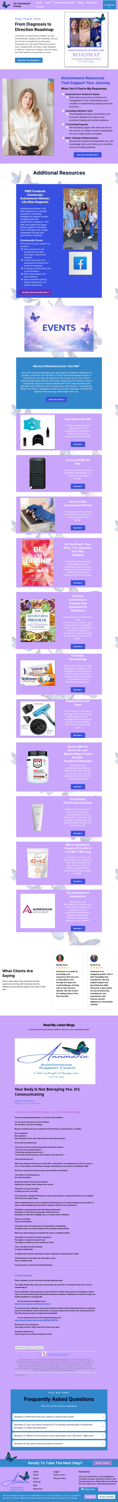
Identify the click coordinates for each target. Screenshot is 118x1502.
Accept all (90, 1497)
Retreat (40, 7)
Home (39, 2)
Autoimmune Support (64, 2)
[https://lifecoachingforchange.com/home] (6, 5)
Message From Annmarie (24, 1101)
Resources (91, 2)
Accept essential (106, 1497)
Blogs (81, 2)
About (48, 2)
